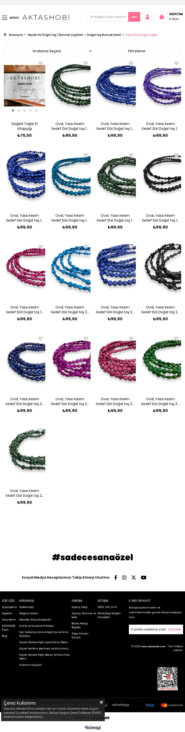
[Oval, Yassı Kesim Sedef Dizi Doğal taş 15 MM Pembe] (24, 269)
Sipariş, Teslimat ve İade (84, 615)
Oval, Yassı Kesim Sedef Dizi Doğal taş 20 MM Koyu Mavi (115, 309)
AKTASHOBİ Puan (8, 628)
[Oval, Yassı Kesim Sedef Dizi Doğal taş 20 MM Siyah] (160, 269)
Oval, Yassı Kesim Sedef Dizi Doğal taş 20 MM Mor (70, 401)
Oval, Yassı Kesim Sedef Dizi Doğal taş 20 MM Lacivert (25, 401)
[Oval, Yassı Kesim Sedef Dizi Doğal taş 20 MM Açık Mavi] (70, 269)
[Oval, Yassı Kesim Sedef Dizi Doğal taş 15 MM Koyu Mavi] (24, 177)
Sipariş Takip (79, 607)
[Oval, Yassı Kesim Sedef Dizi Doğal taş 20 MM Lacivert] (24, 361)
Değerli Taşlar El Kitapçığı (25, 126)
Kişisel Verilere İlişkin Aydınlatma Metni (43, 642)
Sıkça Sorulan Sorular (80, 635)
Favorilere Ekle (85, 63)
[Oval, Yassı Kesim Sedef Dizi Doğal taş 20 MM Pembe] (115, 361)
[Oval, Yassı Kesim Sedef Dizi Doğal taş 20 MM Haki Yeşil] (24, 452)
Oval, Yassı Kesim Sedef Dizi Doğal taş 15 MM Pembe (24, 309)
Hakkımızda (26, 607)
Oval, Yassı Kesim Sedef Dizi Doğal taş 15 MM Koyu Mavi (24, 218)
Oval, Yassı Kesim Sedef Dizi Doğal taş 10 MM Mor (160, 126)
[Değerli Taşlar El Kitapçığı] (24, 86)
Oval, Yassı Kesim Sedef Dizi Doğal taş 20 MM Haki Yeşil (25, 493)
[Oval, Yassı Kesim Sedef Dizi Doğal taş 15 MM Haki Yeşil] (115, 177)
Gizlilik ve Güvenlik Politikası (36, 626)
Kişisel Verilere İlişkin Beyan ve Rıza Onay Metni (44, 656)
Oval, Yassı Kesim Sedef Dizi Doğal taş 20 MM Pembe (115, 401)
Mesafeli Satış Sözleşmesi (35, 619)
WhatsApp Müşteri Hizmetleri (109, 615)
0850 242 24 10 (107, 607)
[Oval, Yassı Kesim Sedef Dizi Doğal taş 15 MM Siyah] (160, 177)
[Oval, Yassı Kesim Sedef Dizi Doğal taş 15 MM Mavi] (70, 177)
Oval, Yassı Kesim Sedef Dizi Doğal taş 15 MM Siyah (160, 218)
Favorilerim (9, 619)
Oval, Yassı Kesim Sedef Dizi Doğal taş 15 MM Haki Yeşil (115, 218)
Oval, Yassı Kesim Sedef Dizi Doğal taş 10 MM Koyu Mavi (115, 126)
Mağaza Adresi (28, 613)
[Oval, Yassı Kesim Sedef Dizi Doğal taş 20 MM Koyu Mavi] (115, 269)
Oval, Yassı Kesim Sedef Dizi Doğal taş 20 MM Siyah (160, 309)
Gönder (174, 629)
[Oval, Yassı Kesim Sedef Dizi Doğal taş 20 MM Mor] (70, 361)
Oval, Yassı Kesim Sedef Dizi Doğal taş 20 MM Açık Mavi (70, 309)
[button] (13, 110)
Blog (4, 636)
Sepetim (7, 613)
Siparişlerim (9, 607)
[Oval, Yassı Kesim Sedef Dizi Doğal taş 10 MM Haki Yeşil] (70, 86)
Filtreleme (136, 51)
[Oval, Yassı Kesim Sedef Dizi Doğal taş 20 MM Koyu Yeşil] (160, 361)
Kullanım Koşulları (30, 665)
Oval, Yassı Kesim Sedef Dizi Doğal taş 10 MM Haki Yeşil (70, 126)
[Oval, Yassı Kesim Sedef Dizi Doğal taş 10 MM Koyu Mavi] (115, 86)
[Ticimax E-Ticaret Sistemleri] (92, 728)
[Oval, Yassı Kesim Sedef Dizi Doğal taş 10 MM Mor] (160, 86)
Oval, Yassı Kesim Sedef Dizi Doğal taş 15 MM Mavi (69, 218)
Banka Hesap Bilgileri (80, 625)
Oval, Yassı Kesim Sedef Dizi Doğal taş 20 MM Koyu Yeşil (160, 401)
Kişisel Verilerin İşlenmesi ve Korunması (44, 648)
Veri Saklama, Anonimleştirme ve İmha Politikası (43, 634)
